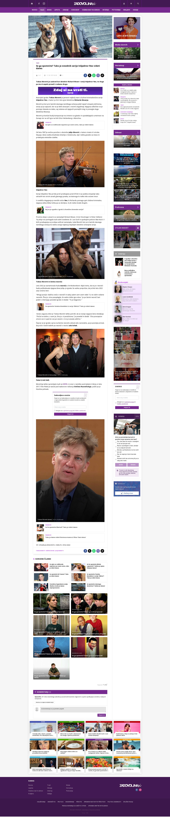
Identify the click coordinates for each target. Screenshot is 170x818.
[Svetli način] (131, 3)
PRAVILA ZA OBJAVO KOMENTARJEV (45, 702)
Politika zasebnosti (114, 802)
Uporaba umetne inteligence (98, 806)
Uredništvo (52, 802)
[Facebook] (38, 3)
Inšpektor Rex (50, 550)
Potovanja (116, 10)
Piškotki (79, 802)
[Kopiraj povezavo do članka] (102, 75)
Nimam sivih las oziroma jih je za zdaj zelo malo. (128, 459)
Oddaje (135, 10)
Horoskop (75, 10)
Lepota (57, 10)
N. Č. (40, 75)
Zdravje (65, 10)
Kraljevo (126, 10)
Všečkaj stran (128, 493)
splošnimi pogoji (68, 410)
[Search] (138, 3)
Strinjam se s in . (71, 410)
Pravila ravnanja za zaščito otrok (74, 806)
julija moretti (59, 550)
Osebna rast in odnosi (91, 10)
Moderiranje (70, 802)
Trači (42, 10)
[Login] (124, 3)
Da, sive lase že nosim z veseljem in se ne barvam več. (128, 442)
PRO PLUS (60, 802)
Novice (34, 10)
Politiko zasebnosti (80, 410)
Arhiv (137, 416)
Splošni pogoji (128, 802)
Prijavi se (70, 414)
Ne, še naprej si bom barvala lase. (126, 455)
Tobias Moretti (40, 550)
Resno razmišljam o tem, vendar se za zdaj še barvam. (127, 447)
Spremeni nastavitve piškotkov (94, 802)
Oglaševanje (41, 802)
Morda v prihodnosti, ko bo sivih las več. (128, 451)
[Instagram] (43, 3)
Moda (49, 10)
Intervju (106, 10)
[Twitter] (89, 75)
